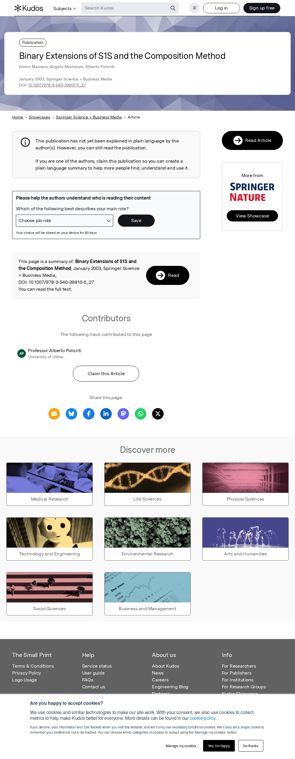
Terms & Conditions (33, 666)
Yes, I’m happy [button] (219, 745)
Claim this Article (106, 373)
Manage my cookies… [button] (182, 745)
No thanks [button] (250, 745)
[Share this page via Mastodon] (123, 413)
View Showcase (252, 216)
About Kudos (165, 666)
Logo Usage (24, 680)
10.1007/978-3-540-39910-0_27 (57, 85)
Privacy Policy (26, 673)
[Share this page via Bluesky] (71, 413)
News (158, 673)
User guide (93, 673)
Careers (160, 680)
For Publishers (236, 673)
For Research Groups (244, 687)
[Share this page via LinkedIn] (106, 413)
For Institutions (238, 680)
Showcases (39, 117)
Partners (161, 693)
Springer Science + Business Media (89, 117)
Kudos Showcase (240, 693)
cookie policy (202, 718)
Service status (97, 666)
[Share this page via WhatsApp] (140, 413)
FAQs (87, 680)
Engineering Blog (170, 687)
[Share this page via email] (54, 413)
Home (17, 117)
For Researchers (239, 666)
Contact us (93, 687)
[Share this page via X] (158, 413)
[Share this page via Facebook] (89, 413)
